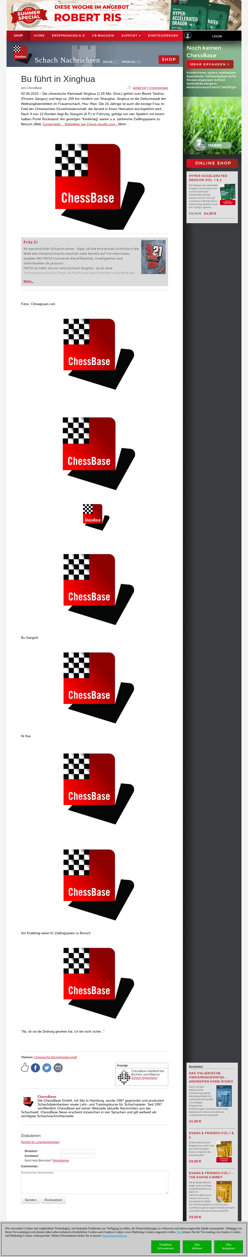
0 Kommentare (158, 88)
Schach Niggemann (144, 1078)
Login (217, 36)
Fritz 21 (30, 242)
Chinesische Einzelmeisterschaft (55, 1057)
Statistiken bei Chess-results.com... (90, 124)
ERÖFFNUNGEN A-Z (68, 35)
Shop (18, 35)
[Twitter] (47, 1067)
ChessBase (47, 1097)
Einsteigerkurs (163, 35)
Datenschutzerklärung (114, 1235)
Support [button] (129, 35)
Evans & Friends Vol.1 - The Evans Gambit (211, 1175)
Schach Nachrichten (67, 60)
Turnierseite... (52, 124)
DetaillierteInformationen (165, 1246)
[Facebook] (35, 1067)
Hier (179, 1232)
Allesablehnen (197, 1246)
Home (39, 35)
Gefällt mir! (140, 88)
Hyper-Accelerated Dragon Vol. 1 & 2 (208, 178)
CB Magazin (103, 35)
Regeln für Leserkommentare (40, 1142)
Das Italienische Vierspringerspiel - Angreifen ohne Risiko (211, 1077)
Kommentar (29, 1166)
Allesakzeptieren (228, 1246)
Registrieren (61, 1160)
